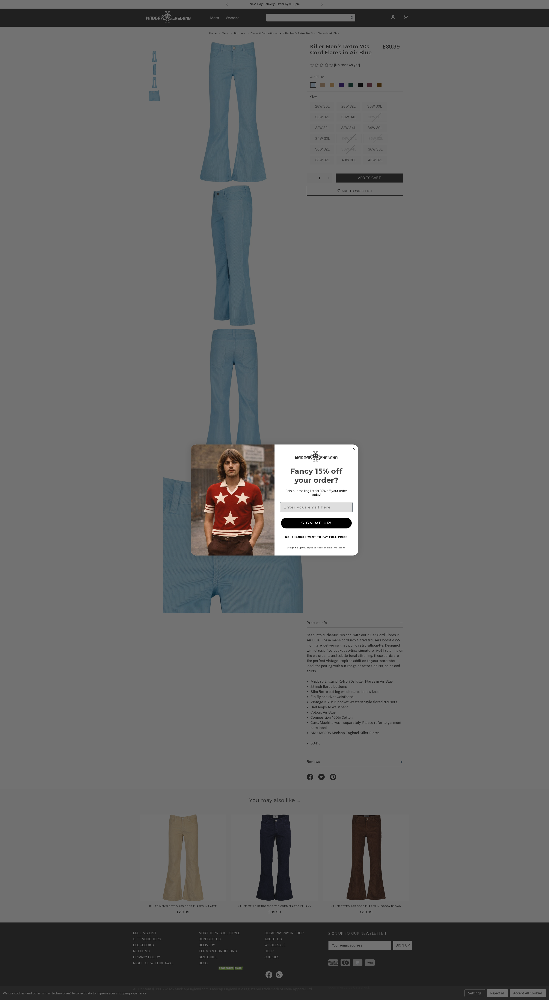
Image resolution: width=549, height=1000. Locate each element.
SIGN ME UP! (316, 523)
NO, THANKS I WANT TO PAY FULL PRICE (316, 537)
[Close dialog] (354, 449)
